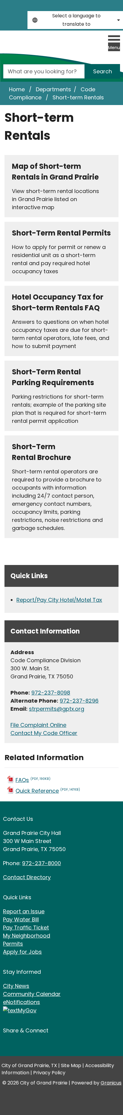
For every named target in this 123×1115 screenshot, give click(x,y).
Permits (13, 943)
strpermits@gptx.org (56, 709)
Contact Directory (27, 877)
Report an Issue (23, 911)
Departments (53, 89)
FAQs (33, 780)
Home (17, 89)
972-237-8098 (50, 692)
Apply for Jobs (22, 952)
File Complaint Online (38, 725)
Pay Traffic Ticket (26, 927)
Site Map (71, 1065)
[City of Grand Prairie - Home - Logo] (30, 49)
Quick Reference (48, 791)
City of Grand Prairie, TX (29, 1065)
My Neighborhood (26, 935)
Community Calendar (32, 994)
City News (16, 986)
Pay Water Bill (21, 919)
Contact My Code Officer (43, 733)
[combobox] (75, 20)
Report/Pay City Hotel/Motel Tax (59, 600)
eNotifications (21, 1002)
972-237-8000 (41, 863)
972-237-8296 (79, 700)
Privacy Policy (49, 1072)
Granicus (111, 1082)
